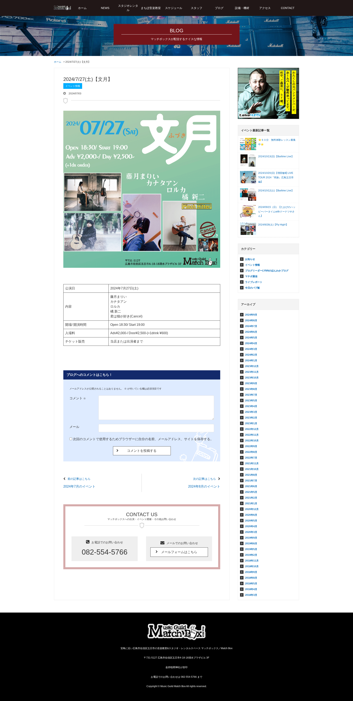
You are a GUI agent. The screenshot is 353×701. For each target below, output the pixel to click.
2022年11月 (252, 434)
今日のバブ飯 (252, 287)
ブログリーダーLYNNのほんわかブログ (266, 270)
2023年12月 (252, 366)
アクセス (265, 8)
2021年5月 (251, 492)
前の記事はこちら (79, 478)
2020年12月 (252, 509)
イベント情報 (72, 86)
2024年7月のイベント (79, 486)
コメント (77, 398)
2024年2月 (251, 354)
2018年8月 (251, 577)
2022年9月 (251, 446)
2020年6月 (251, 514)
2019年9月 (251, 537)
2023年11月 (252, 372)
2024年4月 (251, 343)
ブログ (219, 8)
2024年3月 (251, 349)
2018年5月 (251, 583)
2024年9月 (251, 314)
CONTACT (288, 8)
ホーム (82, 8)
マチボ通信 (251, 276)
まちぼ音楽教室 (151, 8)
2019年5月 (251, 549)
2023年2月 (251, 417)
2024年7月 (251, 326)
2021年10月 (252, 469)
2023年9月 (251, 383)
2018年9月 (251, 572)
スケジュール (173, 8)
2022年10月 (252, 440)
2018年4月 (251, 589)
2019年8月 (251, 543)
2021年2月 (251, 497)
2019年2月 (251, 555)
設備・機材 (242, 8)
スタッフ (196, 8)
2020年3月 (251, 532)
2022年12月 (252, 429)
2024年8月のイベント (204, 486)
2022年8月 (251, 452)
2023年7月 (251, 394)
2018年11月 (252, 560)
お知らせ (250, 259)
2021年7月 (251, 480)
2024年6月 (251, 331)
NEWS (105, 8)
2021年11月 (252, 463)
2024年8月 (251, 320)
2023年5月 (251, 400)
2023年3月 (251, 412)
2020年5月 (251, 520)
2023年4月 (251, 406)
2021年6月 (251, 486)
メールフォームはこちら (179, 552)
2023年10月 (252, 377)
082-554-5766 (104, 552)
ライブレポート (253, 282)
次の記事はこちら (204, 478)
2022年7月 (251, 457)
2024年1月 (251, 360)
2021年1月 (251, 503)
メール (74, 427)
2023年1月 (251, 423)
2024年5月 (251, 337)
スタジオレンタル (128, 8)
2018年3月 (251, 595)
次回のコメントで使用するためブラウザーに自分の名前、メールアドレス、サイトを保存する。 (143, 439)
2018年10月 (252, 566)
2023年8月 (251, 389)
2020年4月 (251, 526)
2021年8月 (251, 474)
